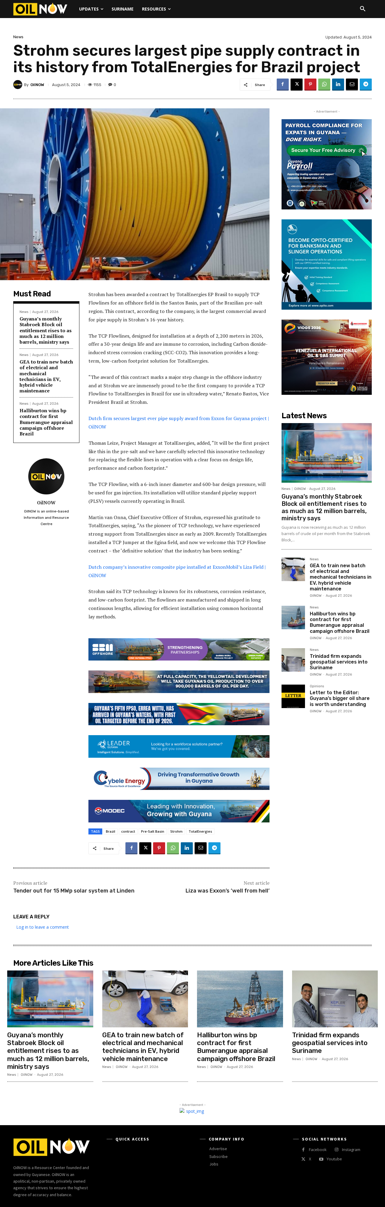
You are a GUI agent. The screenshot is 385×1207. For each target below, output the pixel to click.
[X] (297, 85)
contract (128, 831)
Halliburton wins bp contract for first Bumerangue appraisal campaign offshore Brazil (46, 422)
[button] (363, 9)
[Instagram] (336, 1149)
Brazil (110, 831)
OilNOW (37, 85)
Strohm (176, 831)
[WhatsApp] (324, 85)
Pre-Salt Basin (152, 831)
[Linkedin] (338, 85)
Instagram (351, 1149)
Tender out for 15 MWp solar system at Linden (73, 890)
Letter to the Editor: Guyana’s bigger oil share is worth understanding (340, 698)
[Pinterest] (310, 85)
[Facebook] (283, 85)
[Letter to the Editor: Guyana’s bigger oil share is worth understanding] (293, 696)
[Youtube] (321, 1159)
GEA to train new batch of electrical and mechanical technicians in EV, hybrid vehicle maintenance (46, 376)
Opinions (317, 686)
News (18, 37)
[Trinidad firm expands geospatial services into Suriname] (293, 660)
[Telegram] (366, 85)
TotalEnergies (200, 831)
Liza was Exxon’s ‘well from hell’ (228, 890)
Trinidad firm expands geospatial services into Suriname (339, 661)
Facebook (318, 1149)
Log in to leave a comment (42, 927)
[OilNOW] (18, 84)
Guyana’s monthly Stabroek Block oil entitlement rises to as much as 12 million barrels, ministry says (46, 330)
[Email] (352, 85)
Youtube (334, 1159)
